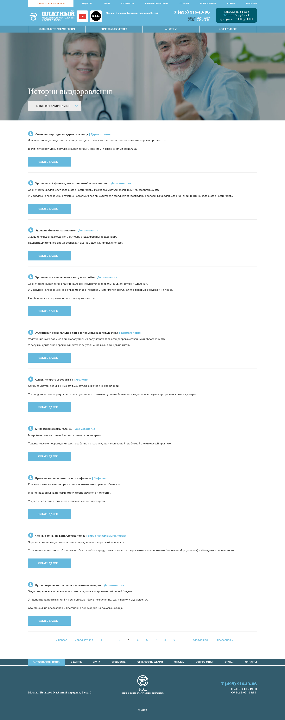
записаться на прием (51, 3)
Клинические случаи (156, 3)
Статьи (231, 3)
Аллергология (228, 29)
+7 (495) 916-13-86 (191, 12)
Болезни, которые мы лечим (57, 29)
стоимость (127, 3)
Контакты (251, 3)
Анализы (171, 29)
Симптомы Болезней (114, 29)
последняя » (225, 639)
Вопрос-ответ (208, 3)
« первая (61, 639)
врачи (107, 3)
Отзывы (184, 3)
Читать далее (48, 161)
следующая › (201, 639)
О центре (87, 3)
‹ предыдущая (84, 639)
